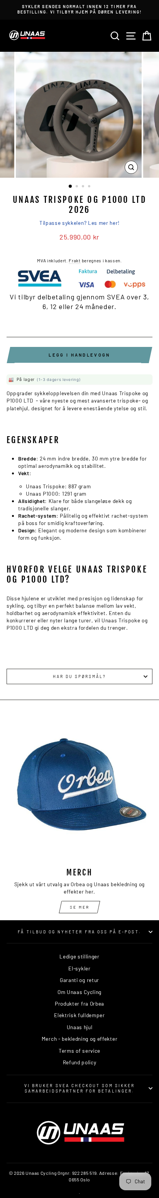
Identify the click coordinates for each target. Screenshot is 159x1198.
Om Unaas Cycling (79, 992)
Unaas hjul (80, 1027)
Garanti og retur (79, 980)
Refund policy (79, 1062)
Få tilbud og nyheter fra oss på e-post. (79, 932)
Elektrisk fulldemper (79, 1015)
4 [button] (90, 187)
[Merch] (79, 788)
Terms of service (79, 1050)
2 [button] (78, 187)
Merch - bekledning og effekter (79, 1038)
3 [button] (84, 187)
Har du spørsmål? (80, 676)
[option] (79, 9)
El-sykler (79, 968)
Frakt (74, 260)
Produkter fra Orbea (79, 1003)
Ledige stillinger (79, 956)
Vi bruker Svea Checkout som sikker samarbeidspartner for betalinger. (79, 1088)
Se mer (80, 907)
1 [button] (71, 187)
